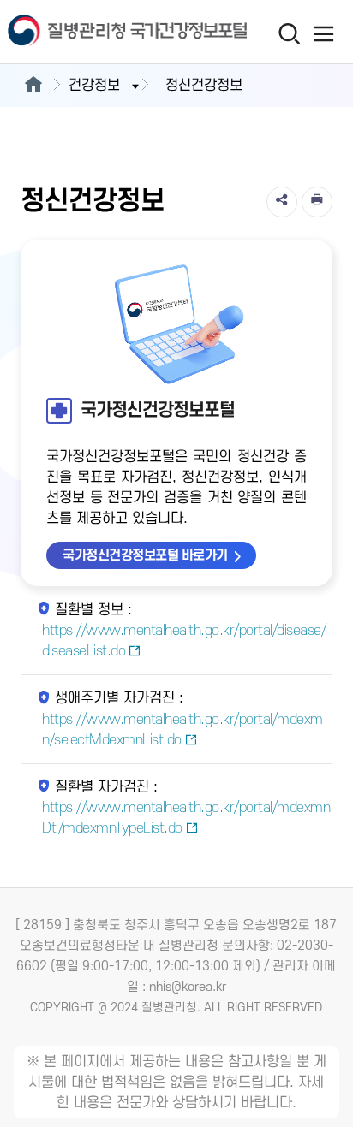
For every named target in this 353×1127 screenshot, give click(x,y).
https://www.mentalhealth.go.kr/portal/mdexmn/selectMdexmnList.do (182, 730)
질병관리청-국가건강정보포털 (88, 32)
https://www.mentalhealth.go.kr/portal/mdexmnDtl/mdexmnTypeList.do (186, 818)
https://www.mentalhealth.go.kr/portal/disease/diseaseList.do (184, 641)
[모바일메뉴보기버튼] (324, 33)
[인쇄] (317, 202)
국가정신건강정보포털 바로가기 (145, 555)
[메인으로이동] (33, 85)
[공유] (281, 202)
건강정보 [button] (94, 85)
